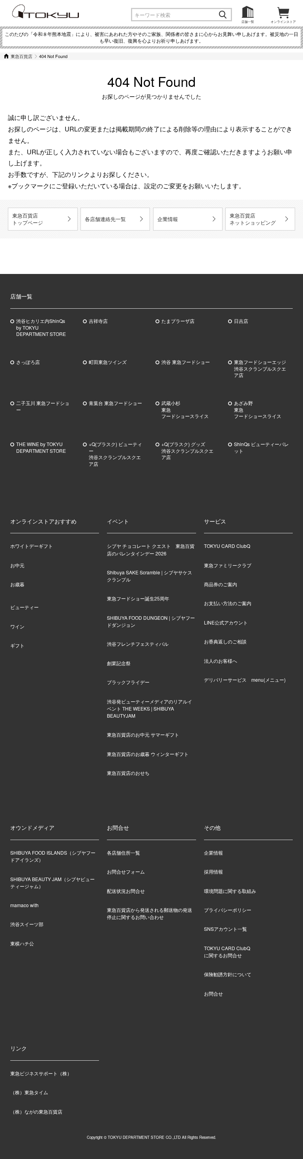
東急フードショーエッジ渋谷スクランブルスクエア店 (260, 369)
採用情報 (213, 871)
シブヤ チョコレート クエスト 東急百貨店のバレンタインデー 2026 (151, 549)
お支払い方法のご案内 (227, 603)
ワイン (17, 626)
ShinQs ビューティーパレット (261, 447)
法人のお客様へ (220, 660)
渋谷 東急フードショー (185, 362)
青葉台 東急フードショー (115, 403)
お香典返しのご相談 (225, 641)
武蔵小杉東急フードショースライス (185, 410)
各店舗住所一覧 (123, 852)
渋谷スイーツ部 (26, 924)
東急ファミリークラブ (227, 565)
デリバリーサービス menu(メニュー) (245, 679)
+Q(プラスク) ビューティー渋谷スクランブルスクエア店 (115, 454)
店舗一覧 (247, 21)
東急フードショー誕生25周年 (138, 598)
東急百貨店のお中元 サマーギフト (143, 734)
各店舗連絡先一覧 (105, 219)
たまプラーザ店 (178, 321)
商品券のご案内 (220, 584)
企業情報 (167, 219)
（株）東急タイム (29, 1092)
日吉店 (241, 321)
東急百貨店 (21, 56)
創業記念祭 (119, 663)
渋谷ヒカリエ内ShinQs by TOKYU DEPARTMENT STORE (41, 328)
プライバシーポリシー (227, 909)
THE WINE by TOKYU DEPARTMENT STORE (41, 447)
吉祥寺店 (98, 321)
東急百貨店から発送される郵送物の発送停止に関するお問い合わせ (149, 913)
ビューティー (24, 607)
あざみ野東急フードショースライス (257, 410)
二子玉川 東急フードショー (42, 406)
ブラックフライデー (128, 682)
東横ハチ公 (22, 943)
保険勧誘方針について (227, 974)
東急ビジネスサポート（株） (41, 1073)
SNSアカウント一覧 (225, 928)
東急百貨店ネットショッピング (253, 219)
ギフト (17, 645)
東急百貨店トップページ (27, 219)
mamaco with (24, 905)
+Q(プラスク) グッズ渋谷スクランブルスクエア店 (187, 451)
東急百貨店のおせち (128, 772)
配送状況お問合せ (126, 890)
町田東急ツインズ (108, 362)
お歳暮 (17, 584)
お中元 (17, 565)
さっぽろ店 (28, 362)
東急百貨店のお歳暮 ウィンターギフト (148, 753)
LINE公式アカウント (226, 622)
